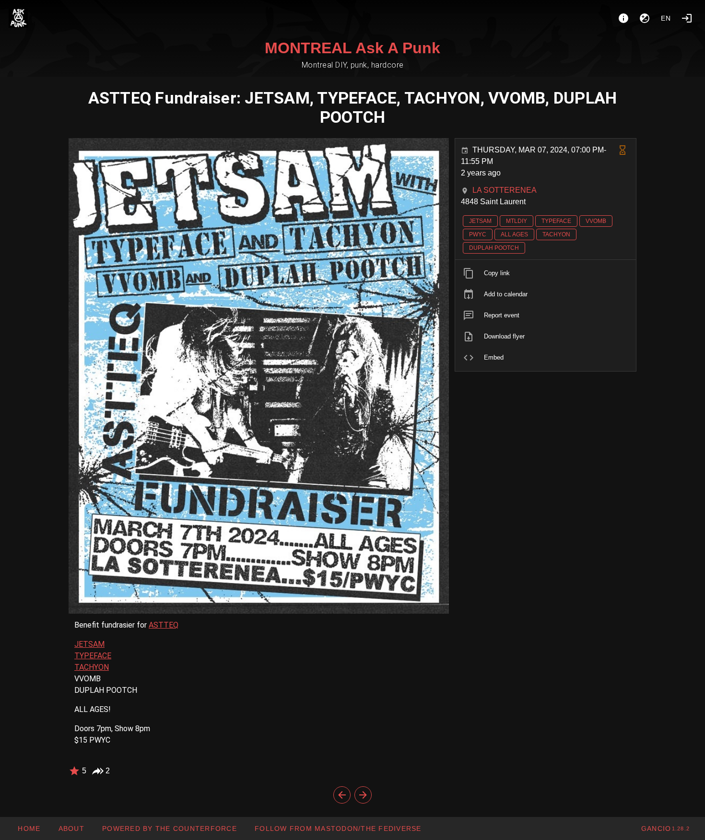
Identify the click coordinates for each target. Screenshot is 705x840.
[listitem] (545, 273)
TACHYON (91, 667)
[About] (623, 18)
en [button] (666, 18)
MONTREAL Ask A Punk (352, 48)
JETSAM (89, 644)
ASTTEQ (163, 625)
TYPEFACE (92, 655)
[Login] (686, 18)
